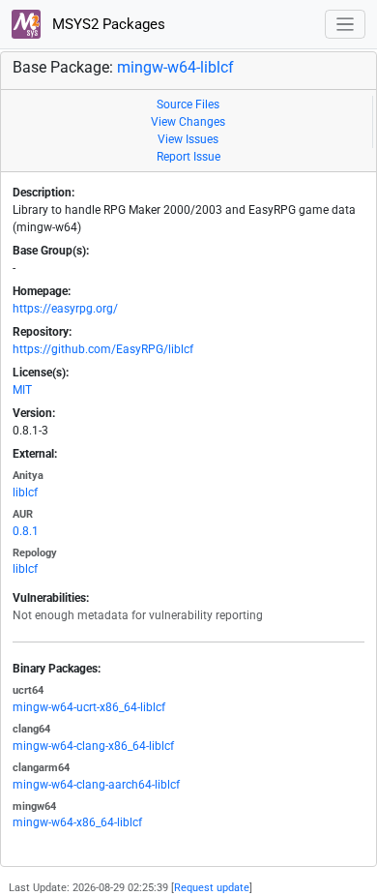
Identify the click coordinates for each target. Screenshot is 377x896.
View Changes (188, 122)
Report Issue (188, 157)
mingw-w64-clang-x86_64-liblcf (93, 746)
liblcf (25, 492)
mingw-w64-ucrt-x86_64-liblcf (89, 707)
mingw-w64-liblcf (175, 67)
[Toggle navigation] (345, 25)
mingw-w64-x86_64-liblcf (77, 822)
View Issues (188, 139)
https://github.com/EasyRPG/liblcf (103, 349)
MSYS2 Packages (106, 24)
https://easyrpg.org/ (65, 308)
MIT (22, 390)
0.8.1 (26, 531)
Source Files (188, 104)
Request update (211, 887)
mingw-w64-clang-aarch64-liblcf (96, 784)
